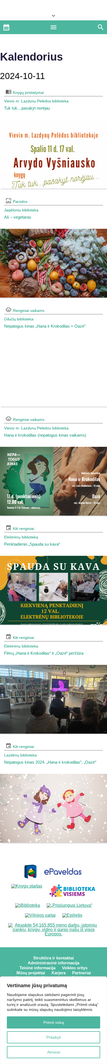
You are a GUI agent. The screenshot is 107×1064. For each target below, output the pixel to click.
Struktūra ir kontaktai (53, 958)
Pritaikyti (53, 1037)
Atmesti (53, 1052)
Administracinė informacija (53, 962)
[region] (53, 1020)
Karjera (59, 972)
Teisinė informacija (37, 967)
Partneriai (81, 972)
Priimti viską (53, 1022)
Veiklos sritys (75, 967)
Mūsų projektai (30, 972)
